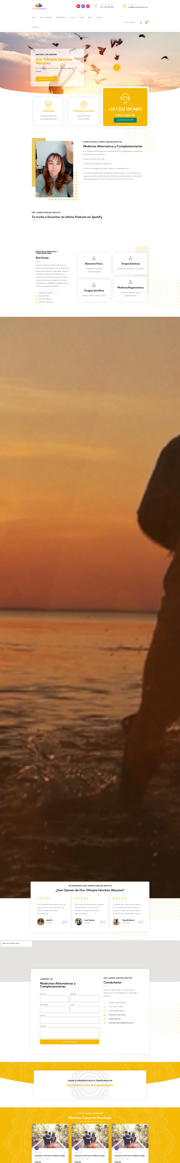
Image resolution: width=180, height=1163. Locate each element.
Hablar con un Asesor (107, 5)
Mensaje (43, 1026)
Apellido (73, 994)
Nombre (43, 994)
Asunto (43, 1015)
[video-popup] (117, 67)
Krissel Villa (38, 1152)
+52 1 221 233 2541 (107, 7)
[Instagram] (88, 6)
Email (72, 1005)
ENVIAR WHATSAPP (126, 120)
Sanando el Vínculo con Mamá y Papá (50, 1156)
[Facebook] (83, 6)
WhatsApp (44, 1005)
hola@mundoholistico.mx (138, 7)
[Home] (39, 6)
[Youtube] (78, 6)
